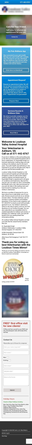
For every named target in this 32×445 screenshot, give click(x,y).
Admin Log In (6, 433)
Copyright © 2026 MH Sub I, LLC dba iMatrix (14, 430)
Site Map (4, 436)
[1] (9, 44)
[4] (22, 44)
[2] (14, 44)
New (4, 357)
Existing (5, 360)
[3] (18, 44)
